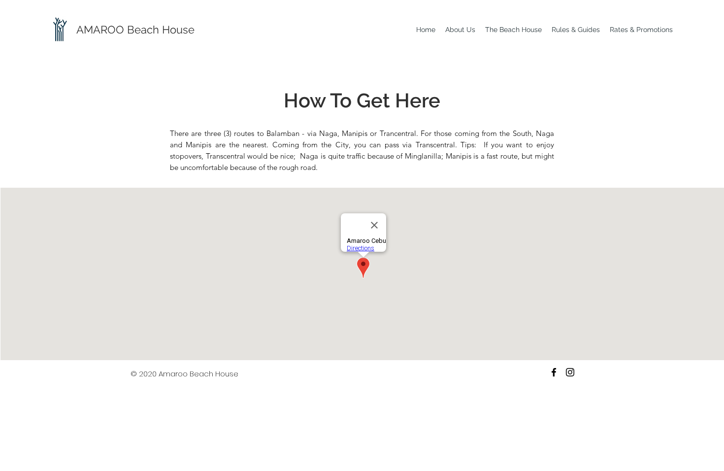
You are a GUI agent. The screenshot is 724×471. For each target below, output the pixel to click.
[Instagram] (570, 372)
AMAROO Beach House (135, 29)
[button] (460, 29)
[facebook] (553, 372)
